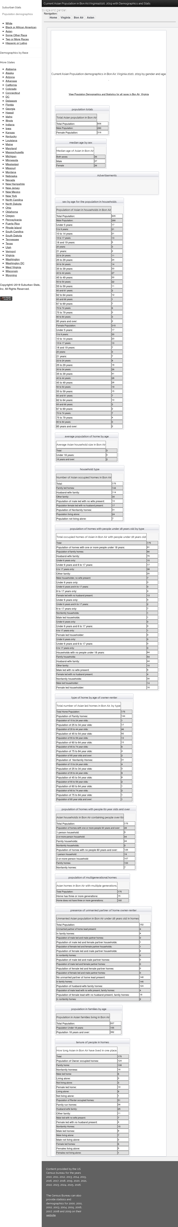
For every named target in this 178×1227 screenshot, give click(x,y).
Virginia (10, 255)
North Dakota (14, 204)
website (51, 1215)
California (11, 85)
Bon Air (78, 17)
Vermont (11, 251)
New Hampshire (15, 184)
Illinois (9, 120)
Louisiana (11, 140)
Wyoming (11, 275)
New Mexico (13, 192)
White (9, 23)
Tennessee (12, 239)
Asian (9, 31)
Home (53, 17)
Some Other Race (16, 35)
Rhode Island (14, 227)
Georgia (10, 108)
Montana (11, 172)
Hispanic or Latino (16, 43)
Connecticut (13, 93)
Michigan (11, 156)
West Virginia (13, 267)
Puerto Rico (13, 223)
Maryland (11, 148)
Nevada (10, 180)
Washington (13, 259)
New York (11, 196)
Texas (9, 243)
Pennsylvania (14, 219)
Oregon (10, 215)
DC (7, 96)
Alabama (11, 69)
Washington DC (15, 263)
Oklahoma (12, 211)
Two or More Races (17, 39)
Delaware (11, 100)
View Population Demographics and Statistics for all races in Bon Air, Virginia (109, 94)
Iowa (8, 128)
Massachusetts (15, 152)
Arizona (10, 77)
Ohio (8, 207)
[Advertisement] (108, 50)
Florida (10, 104)
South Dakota (14, 235)
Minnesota (12, 160)
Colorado (11, 89)
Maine (9, 144)
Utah (8, 247)
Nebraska (11, 176)
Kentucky (11, 136)
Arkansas (11, 81)
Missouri (11, 168)
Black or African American (21, 27)
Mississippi (12, 164)
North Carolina (14, 199)
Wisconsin (12, 271)
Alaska (10, 73)
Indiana (10, 124)
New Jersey (13, 188)
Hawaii (10, 112)
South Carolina (14, 231)
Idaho (9, 116)
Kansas (10, 132)
